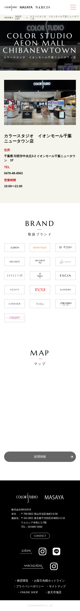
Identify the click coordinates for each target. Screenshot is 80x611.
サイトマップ (57, 586)
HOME (8, 18)
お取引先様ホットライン (49, 580)
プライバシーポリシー (30, 586)
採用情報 (40, 456)
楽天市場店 (54, 592)
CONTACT (40, 535)
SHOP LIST (18, 18)
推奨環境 (22, 580)
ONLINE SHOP (29, 592)
